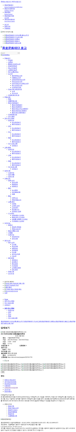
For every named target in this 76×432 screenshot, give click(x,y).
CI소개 (14, 256)
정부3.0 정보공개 (10, 380)
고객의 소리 (16, 205)
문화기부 (11, 271)
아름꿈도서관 (16, 77)
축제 (9, 99)
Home (6, 299)
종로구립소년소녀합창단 (20, 109)
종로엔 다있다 (12, 410)
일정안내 (11, 120)
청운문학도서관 (17, 76)
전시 (9, 132)
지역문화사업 (12, 114)
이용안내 (11, 235)
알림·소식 (11, 180)
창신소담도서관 (17, 85)
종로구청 (11, 406)
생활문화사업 (12, 101)
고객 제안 (15, 207)
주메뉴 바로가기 (6, 1)
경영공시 (15, 260)
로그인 (6, 24)
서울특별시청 (12, 416)
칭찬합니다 (15, 209)
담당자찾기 (8, 391)
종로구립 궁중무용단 (19, 112)
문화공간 (7, 58)
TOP (5, 293)
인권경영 (15, 266)
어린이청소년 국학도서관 (20, 83)
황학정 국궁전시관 (14, 64)
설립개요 (15, 248)
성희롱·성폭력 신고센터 (20, 219)
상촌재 (10, 62)
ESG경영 (15, 269)
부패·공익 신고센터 (18, 217)
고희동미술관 (12, 70)
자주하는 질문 (16, 211)
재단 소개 (11, 242)
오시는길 (15, 93)
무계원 (10, 60)
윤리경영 (15, 264)
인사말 (14, 244)
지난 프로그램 (12, 143)
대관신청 (7, 171)
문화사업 (7, 97)
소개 (13, 91)
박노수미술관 (12, 68)
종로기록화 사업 (13, 231)
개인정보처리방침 (10, 382)
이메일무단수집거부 (11, 387)
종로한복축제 (12, 412)
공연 (9, 126)
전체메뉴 (7, 28)
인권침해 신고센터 (18, 221)
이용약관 (7, 385)
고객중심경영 (16, 267)
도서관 (10, 74)
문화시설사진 (16, 229)
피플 (13, 194)
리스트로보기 (16, 122)
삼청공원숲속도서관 (18, 79)
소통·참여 (11, 202)
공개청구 (15, 262)
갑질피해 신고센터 (18, 215)
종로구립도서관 (13, 408)
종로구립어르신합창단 (19, 110)
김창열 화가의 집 (13, 95)
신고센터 (11, 213)
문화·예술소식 (16, 200)
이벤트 (14, 204)
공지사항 (15, 182)
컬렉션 (10, 225)
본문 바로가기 (16, 1)
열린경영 (11, 258)
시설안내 (11, 172)
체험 (9, 161)
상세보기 (15, 145)
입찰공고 (15, 186)
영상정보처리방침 (10, 384)
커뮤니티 (7, 178)
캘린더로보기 (16, 124)
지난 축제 (11, 116)
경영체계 (15, 250)
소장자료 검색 (16, 87)
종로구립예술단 (13, 103)
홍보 (9, 196)
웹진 (9, 188)
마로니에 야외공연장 (15, 89)
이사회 (14, 252)
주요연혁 (15, 246)
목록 (2, 372)
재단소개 (7, 240)
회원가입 (7, 26)
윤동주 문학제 (16, 227)
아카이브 (7, 223)
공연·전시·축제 (9, 118)
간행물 (10, 233)
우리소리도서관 (17, 81)
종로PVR (11, 414)
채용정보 (15, 184)
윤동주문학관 (12, 66)
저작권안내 (15, 236)
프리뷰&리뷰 (16, 192)
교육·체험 (7, 147)
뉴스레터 (15, 190)
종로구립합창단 (17, 107)
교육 (9, 155)
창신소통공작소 (13, 72)
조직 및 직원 (16, 254)
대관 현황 (11, 174)
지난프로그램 (12, 167)
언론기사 (15, 198)
